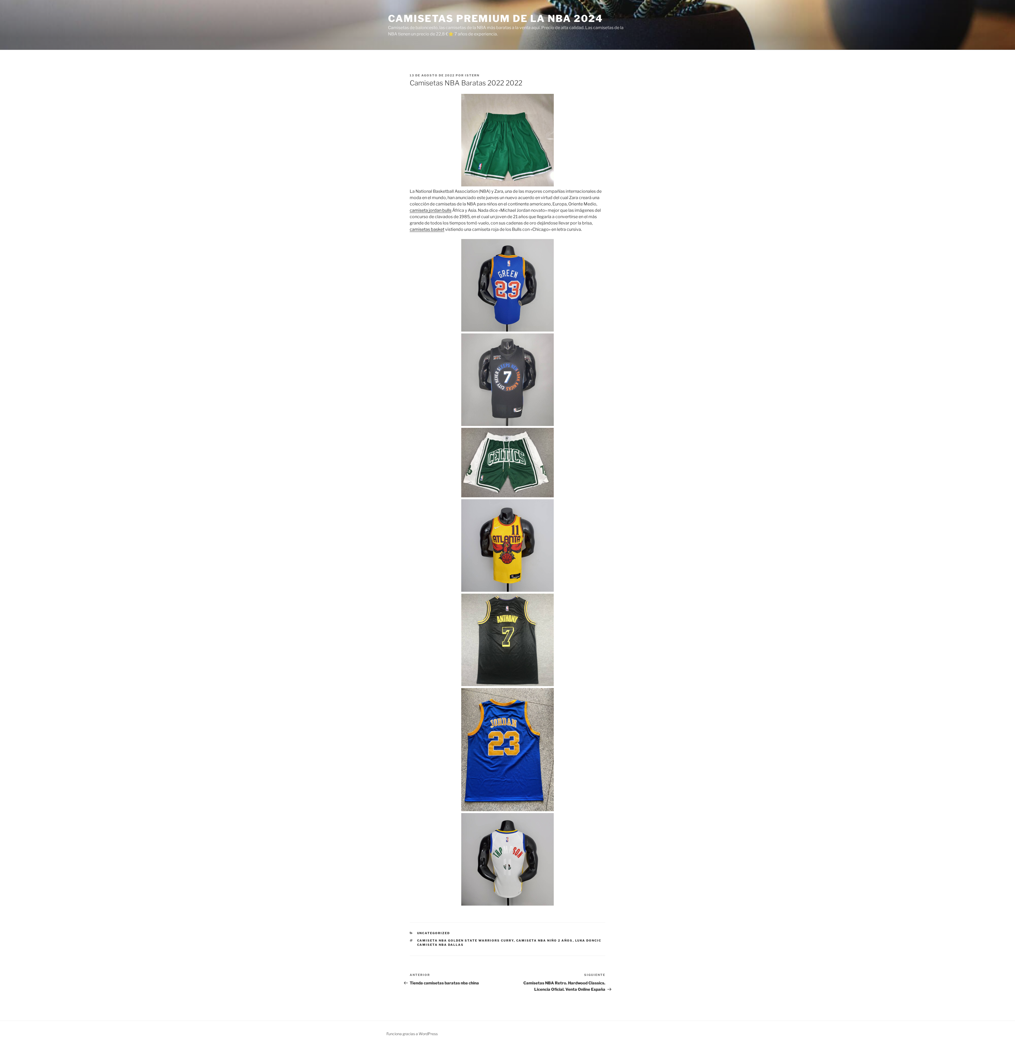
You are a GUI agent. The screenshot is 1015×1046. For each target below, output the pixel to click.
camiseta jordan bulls (430, 210)
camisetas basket (427, 229)
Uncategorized (433, 933)
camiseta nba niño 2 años (544, 940)
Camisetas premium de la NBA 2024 (495, 18)
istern (472, 75)
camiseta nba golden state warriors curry (465, 940)
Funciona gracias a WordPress (412, 1033)
